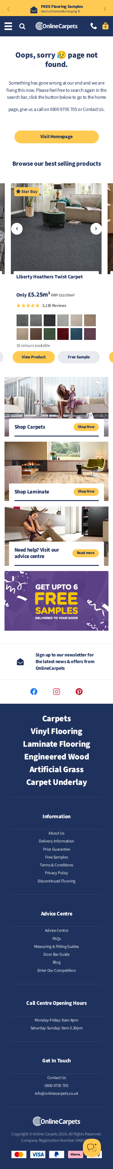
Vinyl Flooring (56, 731)
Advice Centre (56, 931)
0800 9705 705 (56, 1086)
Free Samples (56, 857)
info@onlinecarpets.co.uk (56, 1094)
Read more (86, 553)
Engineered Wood (56, 757)
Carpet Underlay (56, 782)
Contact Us (93, 109)
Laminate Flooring (56, 744)
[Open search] (22, 26)
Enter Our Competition (56, 971)
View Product (34, 357)
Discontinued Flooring (56, 881)
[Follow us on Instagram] (56, 691)
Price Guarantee (56, 849)
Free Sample (78, 357)
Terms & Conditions (56, 865)
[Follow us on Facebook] (33, 691)
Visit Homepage (56, 136)
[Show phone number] (94, 26)
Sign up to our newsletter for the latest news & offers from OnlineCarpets (65, 662)
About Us (56, 833)
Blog (57, 962)
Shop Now (86, 427)
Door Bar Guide (56, 954)
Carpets (56, 718)
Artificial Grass (56, 769)
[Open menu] (9, 26)
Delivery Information (56, 841)
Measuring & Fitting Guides (56, 947)
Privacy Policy (56, 873)
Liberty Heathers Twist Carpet (49, 277)
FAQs (56, 939)
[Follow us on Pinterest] (79, 691)
